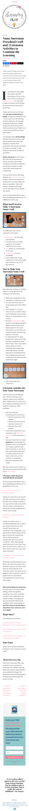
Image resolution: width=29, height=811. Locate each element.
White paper (10, 253)
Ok (14, 808)
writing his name (8, 101)
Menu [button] (15, 2)
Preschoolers (7, 58)
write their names (17, 177)
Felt (7, 249)
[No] (27, 806)
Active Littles (11, 472)
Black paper (10, 237)
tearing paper (17, 321)
